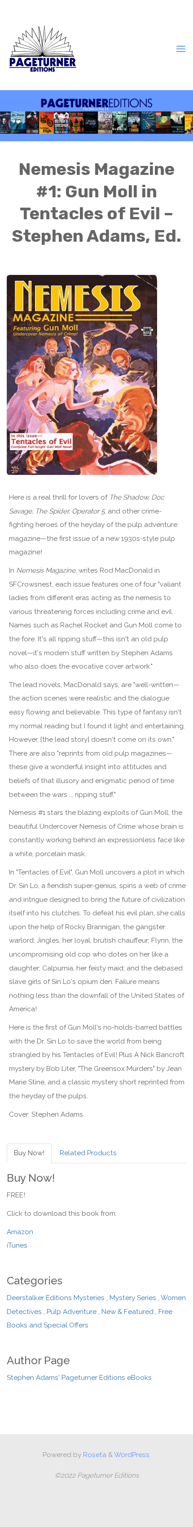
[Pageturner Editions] (43, 49)
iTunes (17, 1246)
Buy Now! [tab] (29, 1153)
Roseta (93, 1455)
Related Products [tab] (88, 1153)
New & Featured (127, 1312)
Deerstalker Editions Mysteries (56, 1298)
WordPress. (132, 1455)
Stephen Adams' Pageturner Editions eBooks (79, 1378)
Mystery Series (133, 1298)
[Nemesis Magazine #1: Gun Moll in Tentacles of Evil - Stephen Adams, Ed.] (82, 375)
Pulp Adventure (71, 1312)
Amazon (20, 1232)
